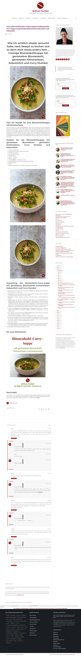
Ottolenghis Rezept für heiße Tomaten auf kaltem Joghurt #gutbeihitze (67, 148)
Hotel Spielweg (23, 621)
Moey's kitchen (33, 615)
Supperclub (35, 18)
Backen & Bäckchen (57, 646)
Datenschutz (62, 347)
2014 (58, 320)
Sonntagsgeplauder (59, 227)
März (59, 278)
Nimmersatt (32, 632)
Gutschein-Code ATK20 (33, 605)
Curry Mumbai (13, 159)
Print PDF (12, 408)
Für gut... (57, 219)
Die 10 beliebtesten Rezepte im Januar (65, 283)
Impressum (55, 634)
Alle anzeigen (50, 636)
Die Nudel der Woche (21, 617)
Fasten (10, 619)
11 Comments (9, 33)
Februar (59, 280)
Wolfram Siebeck (9, 640)
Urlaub (7, 638)
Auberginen (13, 615)
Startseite (14, 18)
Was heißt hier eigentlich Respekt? (62, 233)
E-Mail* (58, 83)
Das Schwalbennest (59, 246)
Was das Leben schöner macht (62, 231)
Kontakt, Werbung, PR (63, 18)
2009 (58, 328)
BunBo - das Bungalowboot (11, 617)
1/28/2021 (48, 459)
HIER (38, 397)
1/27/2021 (49, 428)
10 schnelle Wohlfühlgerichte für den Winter (66, 297)
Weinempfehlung (13, 638)
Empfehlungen (51, 18)
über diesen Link (14, 605)
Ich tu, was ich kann (34, 622)
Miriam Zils (55, 654)
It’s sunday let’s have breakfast (12, 625)
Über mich (21, 18)
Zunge (15, 640)
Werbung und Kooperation (58, 639)
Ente (7, 619)
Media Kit (55, 641)
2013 (58, 321)
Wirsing (19, 638)
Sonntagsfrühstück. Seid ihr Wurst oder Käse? (65, 226)
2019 (58, 312)
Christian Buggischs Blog (35, 619)
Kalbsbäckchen (22, 625)
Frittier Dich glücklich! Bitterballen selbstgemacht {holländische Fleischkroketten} (68, 160)
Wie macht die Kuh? (59, 236)
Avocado (18, 615)
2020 (58, 310)
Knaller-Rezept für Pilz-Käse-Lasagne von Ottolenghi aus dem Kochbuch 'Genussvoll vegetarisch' (68, 191)
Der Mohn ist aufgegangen (61, 247)
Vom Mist (57, 230)
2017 (58, 315)
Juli (59, 273)
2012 (58, 323)
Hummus (7, 623)
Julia (12, 428)
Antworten (14, 438)
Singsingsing (58, 224)
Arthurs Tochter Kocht (19, 654)
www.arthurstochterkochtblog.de (69, 654)
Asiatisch (8, 615)
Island (17, 623)
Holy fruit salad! (33, 624)
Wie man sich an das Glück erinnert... (63, 237)
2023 (58, 265)
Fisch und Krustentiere (17, 619)
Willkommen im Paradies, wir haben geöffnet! (64, 256)
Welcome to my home (60, 234)
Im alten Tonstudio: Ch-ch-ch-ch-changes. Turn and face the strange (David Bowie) (65, 251)
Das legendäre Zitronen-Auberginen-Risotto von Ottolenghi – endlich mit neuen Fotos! (67, 155)
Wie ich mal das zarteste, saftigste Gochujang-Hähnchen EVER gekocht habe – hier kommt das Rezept (68, 172)
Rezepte (28, 18)
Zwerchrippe (20, 640)
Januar (59, 281)
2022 (58, 267)
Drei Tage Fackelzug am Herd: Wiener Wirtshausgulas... (65, 293)
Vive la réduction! (33, 635)
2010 (58, 326)
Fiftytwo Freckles (33, 630)
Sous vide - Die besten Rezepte (59, 648)
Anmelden (65, 88)
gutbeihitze (8, 642)
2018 (58, 313)
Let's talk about (59, 220)
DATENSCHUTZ (20, 595)
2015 (58, 318)
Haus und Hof (16, 621)
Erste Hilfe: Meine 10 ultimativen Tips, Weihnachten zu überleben (63, 217)
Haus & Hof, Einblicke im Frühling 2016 (63, 249)
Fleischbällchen (9, 621)
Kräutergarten (58, 255)
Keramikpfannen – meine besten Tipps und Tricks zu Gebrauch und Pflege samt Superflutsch (68, 166)
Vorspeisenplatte (33, 617)
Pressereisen (56, 637)
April (59, 276)
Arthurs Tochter (18, 446)
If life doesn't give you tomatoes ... (68, 195)
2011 (58, 325)
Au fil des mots (33, 628)
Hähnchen (13, 623)
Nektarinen (43, 18)
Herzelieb (32, 626)
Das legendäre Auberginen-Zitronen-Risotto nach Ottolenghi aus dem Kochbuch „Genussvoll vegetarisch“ (68, 178)
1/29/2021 (48, 515)
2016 (58, 317)
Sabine (12, 473)
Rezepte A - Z (56, 645)
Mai (59, 275)
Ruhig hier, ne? (59, 223)
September (60, 270)
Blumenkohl (23, 615)
